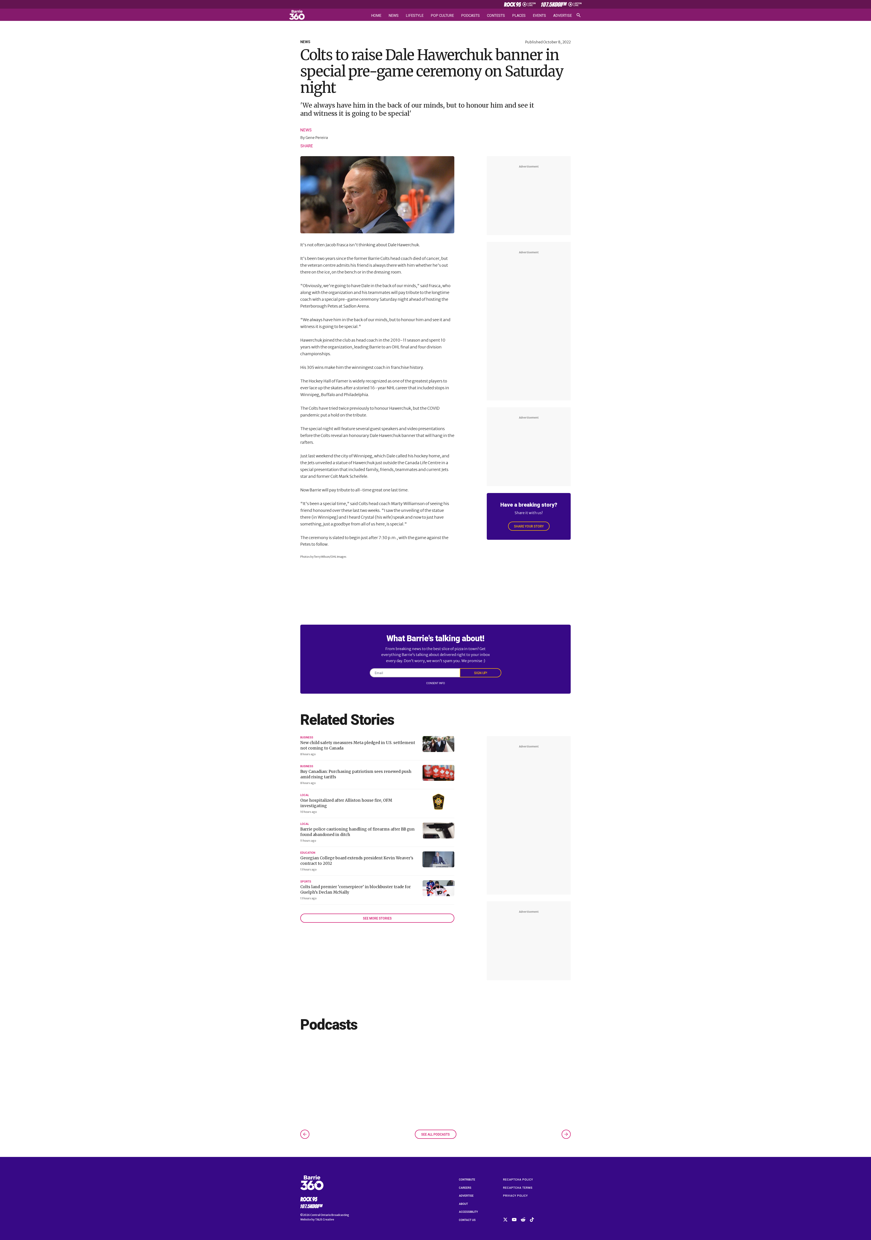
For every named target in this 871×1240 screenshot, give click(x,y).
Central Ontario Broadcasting (329, 1215)
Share (306, 145)
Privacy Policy (515, 1195)
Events (539, 15)
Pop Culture (442, 15)
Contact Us (467, 1220)
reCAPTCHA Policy (518, 1179)
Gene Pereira (317, 137)
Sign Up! (480, 673)
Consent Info (435, 683)
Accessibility (468, 1211)
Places (519, 15)
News (394, 15)
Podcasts (470, 15)
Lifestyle (414, 15)
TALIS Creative (324, 1219)
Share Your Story (529, 526)
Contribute (467, 1179)
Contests (496, 15)
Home (376, 15)
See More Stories (377, 918)
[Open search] (578, 15)
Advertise (562, 15)
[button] (304, 1134)
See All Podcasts (435, 1134)
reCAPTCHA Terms (518, 1187)
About (463, 1203)
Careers (465, 1187)
